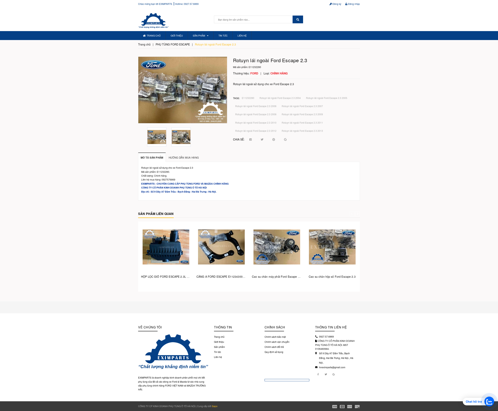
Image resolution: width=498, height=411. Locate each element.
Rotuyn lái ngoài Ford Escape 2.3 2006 (255, 106)
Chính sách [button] (275, 327)
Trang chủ (154, 35)
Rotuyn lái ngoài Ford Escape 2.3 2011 (302, 122)
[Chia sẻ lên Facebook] (250, 139)
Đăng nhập (353, 3)
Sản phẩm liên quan (156, 213)
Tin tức (223, 35)
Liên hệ (242, 35)
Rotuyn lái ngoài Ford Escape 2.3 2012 (255, 130)
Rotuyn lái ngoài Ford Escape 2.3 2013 (302, 130)
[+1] (285, 139)
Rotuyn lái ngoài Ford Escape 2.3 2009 (302, 114)
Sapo (214, 406)
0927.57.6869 (191, 3)
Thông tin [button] (223, 327)
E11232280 (248, 97)
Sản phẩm (199, 35)
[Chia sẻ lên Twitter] (262, 139)
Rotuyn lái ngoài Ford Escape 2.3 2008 (255, 114)
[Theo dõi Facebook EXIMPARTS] (318, 374)
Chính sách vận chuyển (277, 341)
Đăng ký (336, 3)
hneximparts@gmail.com (332, 367)
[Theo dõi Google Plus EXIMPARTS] (334, 374)
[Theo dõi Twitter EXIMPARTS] (326, 374)
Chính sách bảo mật (275, 336)
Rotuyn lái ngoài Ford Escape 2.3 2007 (302, 106)
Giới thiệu (177, 35)
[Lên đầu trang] (492, 391)
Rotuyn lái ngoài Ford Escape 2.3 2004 (280, 97)
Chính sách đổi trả (274, 346)
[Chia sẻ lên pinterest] (273, 139)
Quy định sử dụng (274, 351)
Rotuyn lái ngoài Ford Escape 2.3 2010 (255, 122)
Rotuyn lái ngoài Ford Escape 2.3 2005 (326, 97)
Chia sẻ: (239, 139)
